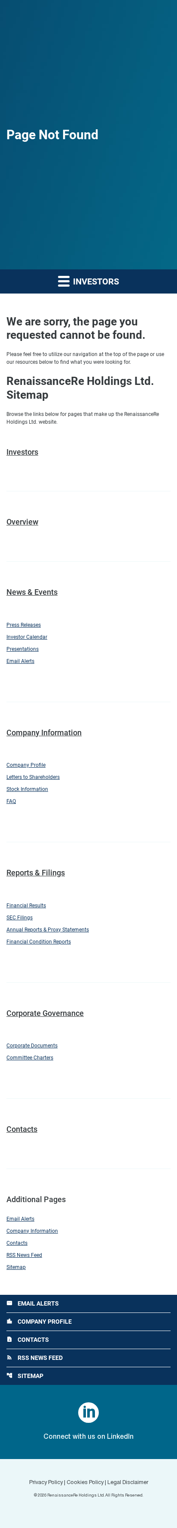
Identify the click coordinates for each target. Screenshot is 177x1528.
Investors (22, 451)
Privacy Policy (46, 1482)
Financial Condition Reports (38, 942)
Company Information (44, 732)
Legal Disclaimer (127, 1482)
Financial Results (26, 906)
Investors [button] (95, 281)
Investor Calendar (26, 637)
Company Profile (26, 765)
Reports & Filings (35, 872)
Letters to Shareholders (33, 777)
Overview (22, 521)
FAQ (11, 801)
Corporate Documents (32, 1046)
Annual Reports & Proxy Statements (47, 930)
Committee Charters (29, 1058)
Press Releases (23, 625)
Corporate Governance (45, 1013)
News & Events (32, 592)
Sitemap (16, 1267)
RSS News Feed (24, 1255)
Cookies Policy (85, 1482)
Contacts (21, 1129)
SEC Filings (19, 918)
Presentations (22, 649)
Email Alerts (20, 661)
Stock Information (27, 789)
